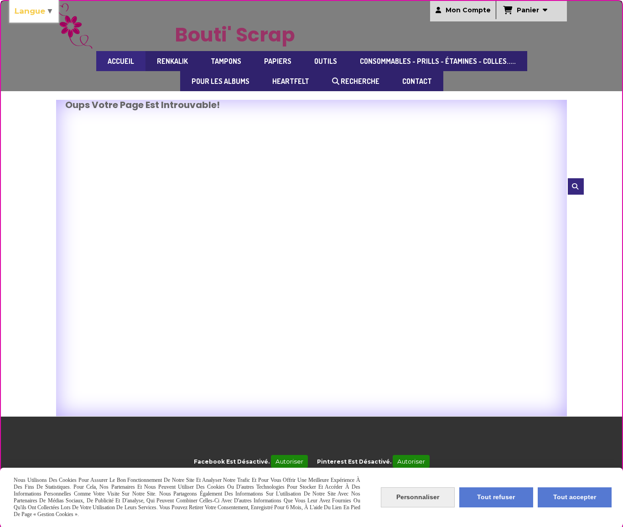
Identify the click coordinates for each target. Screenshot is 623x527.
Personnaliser (417, 497)
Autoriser (289, 461)
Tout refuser (496, 497)
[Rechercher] (576, 186)
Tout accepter (574, 497)
